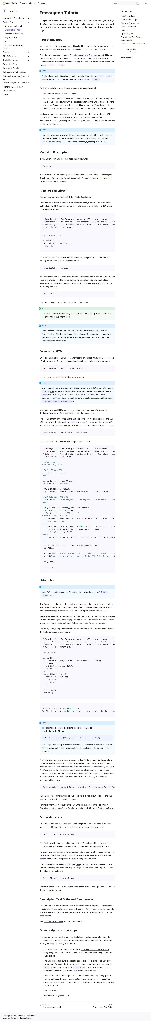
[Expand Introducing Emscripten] (28, 18)
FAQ (6, 41)
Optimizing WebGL (11, 68)
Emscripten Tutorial (13, 30)
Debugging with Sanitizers (14, 72)
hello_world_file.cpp (53, 628)
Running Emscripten (130, 23)
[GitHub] (142, 3)
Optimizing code (128, 33)
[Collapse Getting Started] (28, 22)
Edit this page (126, 57)
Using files (125, 30)
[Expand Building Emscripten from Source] (28, 76)
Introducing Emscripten (13, 18)
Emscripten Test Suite (14, 34)
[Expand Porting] (28, 52)
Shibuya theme (25, 1018)
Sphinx (13, 1018)
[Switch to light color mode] (146, 3)
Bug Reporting (11, 37)
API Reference (9, 56)
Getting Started (9, 22)
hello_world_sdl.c (70, 425)
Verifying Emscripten (130, 19)
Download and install (13, 26)
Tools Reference (10, 60)
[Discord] (143, 3)
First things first (128, 16)
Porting (6, 52)
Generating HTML (129, 26)
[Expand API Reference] (28, 56)
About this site (9, 91)
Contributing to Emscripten (15, 83)
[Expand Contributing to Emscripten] (28, 83)
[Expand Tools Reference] (28, 60)
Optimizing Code (10, 64)
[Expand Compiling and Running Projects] (28, 45)
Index (5, 95)
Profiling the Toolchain (13, 87)
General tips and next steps (133, 43)
